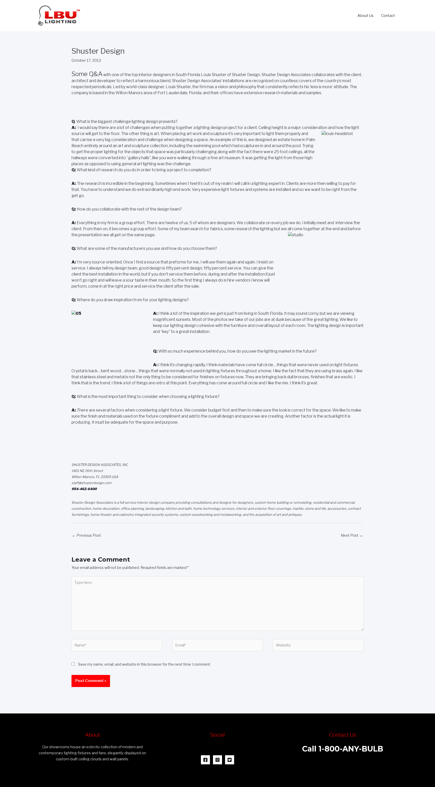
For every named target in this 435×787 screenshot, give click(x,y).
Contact (388, 15)
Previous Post (86, 535)
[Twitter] (229, 759)
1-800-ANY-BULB (350, 749)
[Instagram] (217, 759)
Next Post (352, 535)
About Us (365, 15)
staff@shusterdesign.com (91, 483)
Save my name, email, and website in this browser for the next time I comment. (144, 664)
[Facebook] (205, 759)
